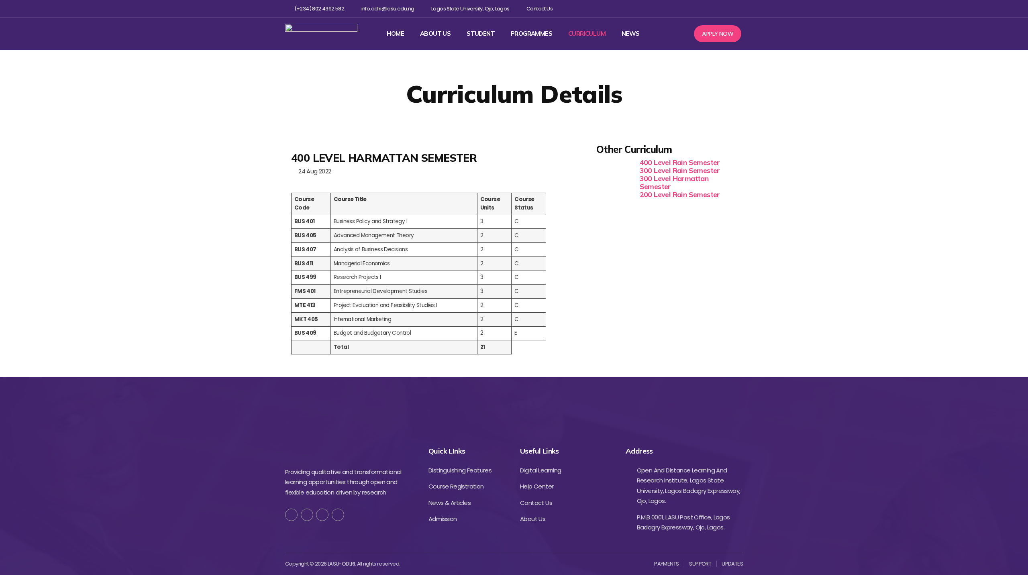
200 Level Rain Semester (680, 194)
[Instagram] (712, 9)
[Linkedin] (725, 9)
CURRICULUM (587, 33)
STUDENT (481, 33)
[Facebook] (686, 9)
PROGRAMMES (531, 33)
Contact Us (539, 9)
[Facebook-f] (291, 515)
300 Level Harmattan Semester (674, 182)
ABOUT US (435, 33)
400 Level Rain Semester (680, 162)
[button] (718, 33)
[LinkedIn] (338, 515)
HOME (395, 33)
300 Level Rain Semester (680, 170)
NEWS (631, 33)
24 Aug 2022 (313, 171)
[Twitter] (699, 9)
